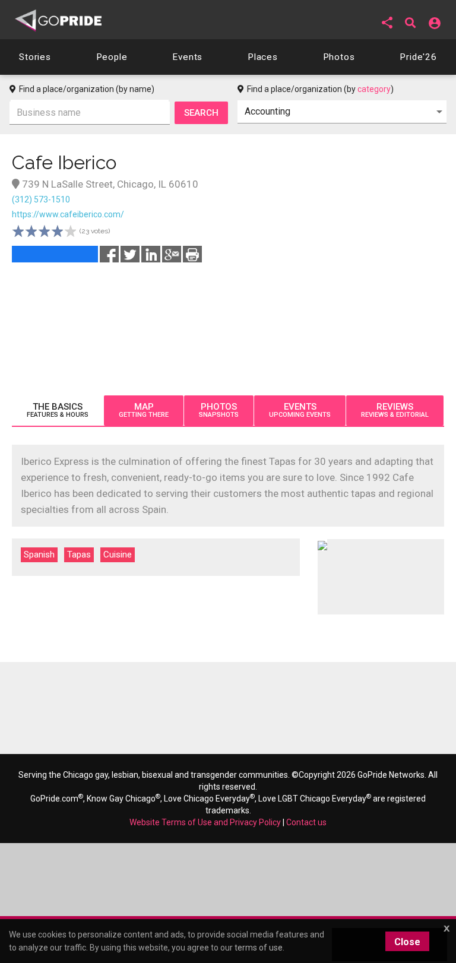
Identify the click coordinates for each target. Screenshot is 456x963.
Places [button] (263, 57)
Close (407, 942)
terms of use (259, 947)
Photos (219, 410)
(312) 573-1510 (41, 199)
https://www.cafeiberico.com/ (68, 214)
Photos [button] (339, 57)
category (374, 89)
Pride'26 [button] (418, 57)
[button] (387, 22)
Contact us (306, 822)
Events (300, 410)
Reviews (395, 410)
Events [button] (187, 57)
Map (144, 410)
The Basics (57, 410)
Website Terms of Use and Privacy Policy (205, 822)
